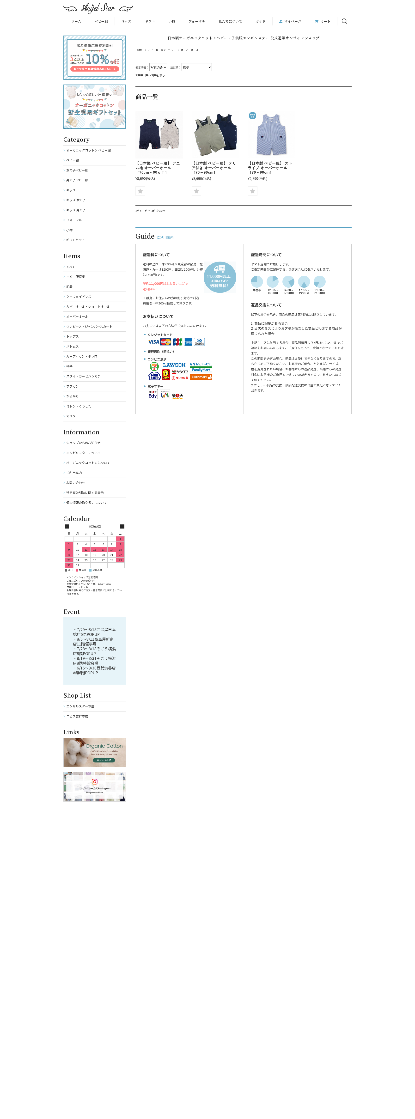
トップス (72, 336)
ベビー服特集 (75, 276)
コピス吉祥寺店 (77, 716)
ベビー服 (101, 21)
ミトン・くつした (78, 406)
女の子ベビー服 (77, 170)
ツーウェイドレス (78, 296)
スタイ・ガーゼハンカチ (83, 376)
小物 (171, 21)
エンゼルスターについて (83, 452)
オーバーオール (77, 316)
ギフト (150, 21)
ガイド (261, 21)
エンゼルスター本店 (80, 706)
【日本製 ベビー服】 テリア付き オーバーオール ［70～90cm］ (214, 167)
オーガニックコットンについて (88, 462)
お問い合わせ (75, 482)
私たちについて (230, 21)
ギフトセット (75, 239)
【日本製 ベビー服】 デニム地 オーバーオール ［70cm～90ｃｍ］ (157, 167)
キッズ (71, 190)
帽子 (69, 366)
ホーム (76, 21)
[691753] (215, 134)
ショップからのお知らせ (83, 442)
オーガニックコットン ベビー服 (88, 150)
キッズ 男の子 (76, 210)
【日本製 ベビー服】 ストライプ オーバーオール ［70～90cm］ (270, 167)
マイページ (292, 21)
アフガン (72, 386)
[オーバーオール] (159, 134)
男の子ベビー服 (77, 180)
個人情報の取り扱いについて (86, 502)
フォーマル (197, 21)
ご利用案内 (74, 472)
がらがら (72, 396)
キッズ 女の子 (76, 200)
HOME (139, 50)
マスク (71, 416)
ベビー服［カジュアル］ (162, 50)
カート (325, 21)
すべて (70, 266)
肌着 (69, 286)
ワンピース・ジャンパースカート (89, 326)
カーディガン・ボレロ (81, 356)
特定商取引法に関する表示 (85, 492)
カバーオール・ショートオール (88, 306)
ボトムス (72, 346)
